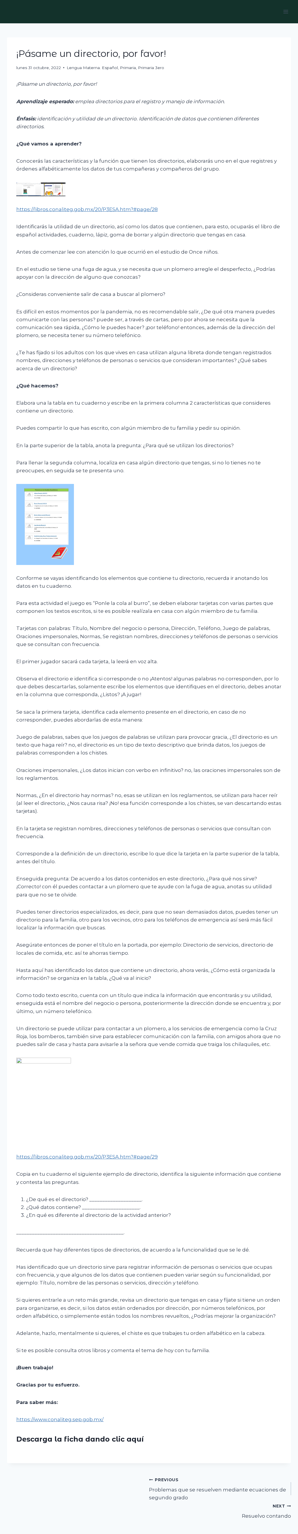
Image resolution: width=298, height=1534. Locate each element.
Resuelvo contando (266, 1511)
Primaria (128, 67)
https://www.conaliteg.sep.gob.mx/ (60, 1419)
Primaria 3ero (151, 67)
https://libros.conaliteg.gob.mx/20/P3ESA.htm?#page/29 (87, 1157)
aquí (135, 1439)
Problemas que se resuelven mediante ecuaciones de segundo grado (217, 1489)
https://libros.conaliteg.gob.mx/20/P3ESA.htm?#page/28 (87, 209)
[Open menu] (285, 11)
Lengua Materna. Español (92, 67)
